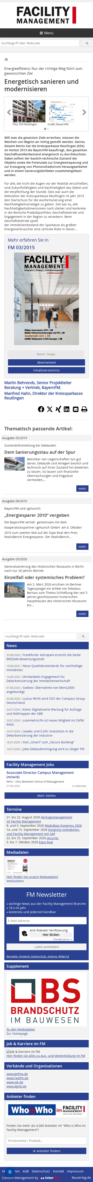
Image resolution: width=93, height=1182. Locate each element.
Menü (48, 33)
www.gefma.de (17, 1074)
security (53, 838)
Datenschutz (41, 1171)
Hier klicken (51, 935)
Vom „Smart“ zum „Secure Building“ (40, 742)
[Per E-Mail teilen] (75, 409)
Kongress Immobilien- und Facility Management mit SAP (43, 832)
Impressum (75, 1171)
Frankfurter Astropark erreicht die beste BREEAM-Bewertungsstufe (43, 657)
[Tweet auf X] (49, 411)
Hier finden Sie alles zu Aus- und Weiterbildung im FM (45, 1056)
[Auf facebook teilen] (41, 411)
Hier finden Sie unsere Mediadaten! (32, 877)
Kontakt (58, 1171)
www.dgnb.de (16, 1086)
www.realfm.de (17, 1078)
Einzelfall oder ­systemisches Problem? (44, 577)
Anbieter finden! (48, 1151)
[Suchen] (87, 43)
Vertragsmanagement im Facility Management (39, 819)
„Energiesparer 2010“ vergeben (36, 515)
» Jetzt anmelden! (46, 947)
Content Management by (20, 1178)
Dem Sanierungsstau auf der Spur (39, 452)
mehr (82, 488)
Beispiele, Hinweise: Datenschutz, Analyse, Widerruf (37, 956)
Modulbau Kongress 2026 (63, 825)
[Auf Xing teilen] (58, 411)
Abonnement (46, 362)
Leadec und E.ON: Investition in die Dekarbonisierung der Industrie (40, 733)
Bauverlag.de (81, 1177)
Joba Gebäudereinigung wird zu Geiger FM (45, 749)
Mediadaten (15, 881)
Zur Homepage (17, 1033)
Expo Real (46, 842)
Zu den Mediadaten (20, 1029)
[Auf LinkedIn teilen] (67, 411)
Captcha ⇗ (62, 939)
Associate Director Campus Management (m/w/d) (40, 774)
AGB (26, 1171)
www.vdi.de (14, 1082)
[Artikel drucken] (84, 409)
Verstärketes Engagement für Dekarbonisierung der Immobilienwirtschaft (38, 679)
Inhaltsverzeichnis (46, 370)
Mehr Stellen (46, 796)
